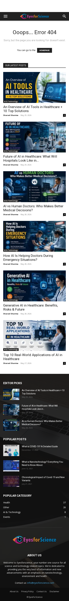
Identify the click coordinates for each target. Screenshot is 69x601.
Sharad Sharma (10, 115)
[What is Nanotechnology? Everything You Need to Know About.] (11, 465)
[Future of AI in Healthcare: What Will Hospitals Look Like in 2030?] (34, 137)
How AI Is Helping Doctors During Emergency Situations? (28, 258)
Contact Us (42, 591)
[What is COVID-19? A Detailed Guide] (11, 450)
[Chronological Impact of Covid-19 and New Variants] (11, 481)
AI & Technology (11, 101)
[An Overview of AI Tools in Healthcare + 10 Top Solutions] (34, 87)
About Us (14, 591)
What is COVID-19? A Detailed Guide (40, 446)
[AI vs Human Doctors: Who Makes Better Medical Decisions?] (34, 186)
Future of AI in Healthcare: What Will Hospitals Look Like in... (30, 158)
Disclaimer (54, 591)
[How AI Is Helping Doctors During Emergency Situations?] (34, 236)
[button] (5, 16)
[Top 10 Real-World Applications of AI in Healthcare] (34, 335)
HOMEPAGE (44, 50)
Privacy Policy (27, 591)
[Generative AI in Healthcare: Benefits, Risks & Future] (34, 285)
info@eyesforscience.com (40, 582)
